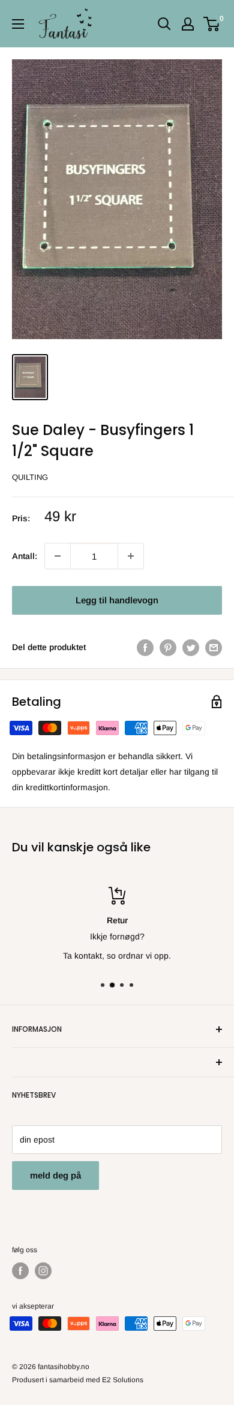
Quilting (30, 477)
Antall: (24, 556)
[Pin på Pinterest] (168, 647)
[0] (212, 24)
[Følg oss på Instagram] (43, 1270)
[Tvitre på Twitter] (190, 647)
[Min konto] (188, 24)
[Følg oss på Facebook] (20, 1270)
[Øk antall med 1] (57, 556)
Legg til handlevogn (117, 600)
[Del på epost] (213, 647)
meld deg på (55, 1175)
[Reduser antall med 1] (130, 556)
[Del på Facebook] (145, 647)
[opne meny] (18, 24)
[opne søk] (164, 24)
